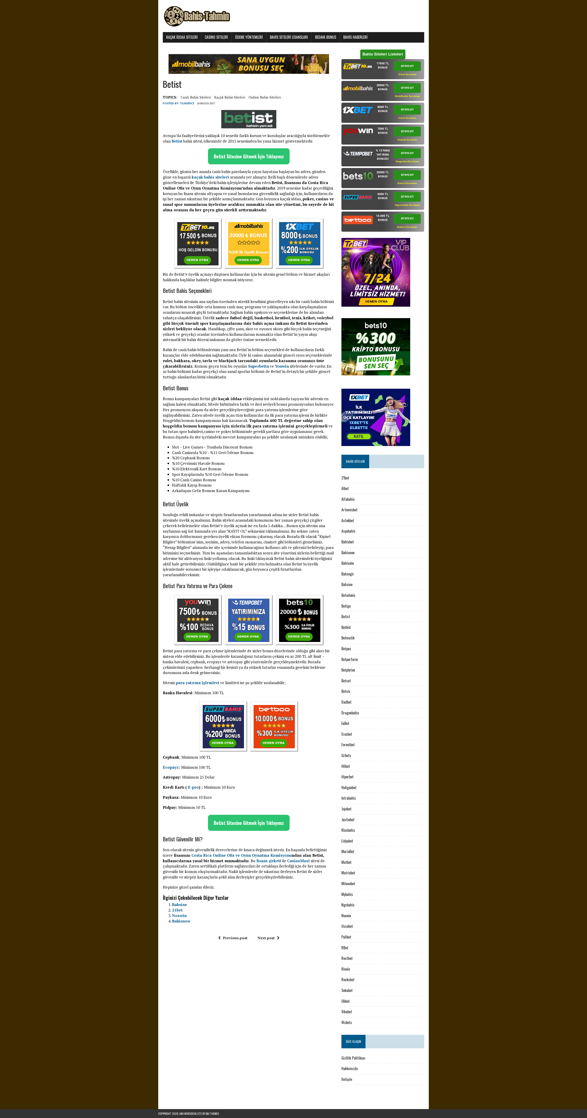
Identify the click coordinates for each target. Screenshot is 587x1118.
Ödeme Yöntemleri (249, 37)
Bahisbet (347, 542)
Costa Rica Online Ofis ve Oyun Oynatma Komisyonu (241, 855)
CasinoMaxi (298, 860)
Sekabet (347, 990)
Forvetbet (348, 744)
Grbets (346, 755)
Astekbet (347, 520)
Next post (266, 937)
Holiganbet (349, 787)
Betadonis (348, 595)
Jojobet (346, 809)
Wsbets (346, 1022)
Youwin (282, 366)
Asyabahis (348, 531)
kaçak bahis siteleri (229, 97)
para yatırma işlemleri (197, 682)
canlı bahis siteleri (196, 97)
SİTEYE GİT (407, 66)
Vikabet (346, 1011)
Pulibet (346, 937)
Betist (345, 616)
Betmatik (347, 638)
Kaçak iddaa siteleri (182, 37)
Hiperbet (347, 776)
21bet (177, 910)
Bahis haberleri (355, 37)
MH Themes (212, 1113)
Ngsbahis (347, 905)
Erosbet (346, 734)
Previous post (235, 937)
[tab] (382, 69)
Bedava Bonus (325, 37)
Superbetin (258, 366)
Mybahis (347, 894)
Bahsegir (347, 574)
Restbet (347, 958)
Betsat (346, 680)
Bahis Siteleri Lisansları (289, 37)
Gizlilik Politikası (353, 1058)
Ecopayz (171, 767)
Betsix (345, 691)
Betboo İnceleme (407, 227)
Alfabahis (348, 499)
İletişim (346, 1079)
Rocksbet (347, 979)
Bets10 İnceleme (407, 183)
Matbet (346, 862)
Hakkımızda (349, 1068)
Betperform (349, 659)
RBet (344, 947)
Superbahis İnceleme (407, 205)
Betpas (346, 648)
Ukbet (345, 1001)
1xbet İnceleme (407, 117)
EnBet (345, 723)
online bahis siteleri (265, 97)
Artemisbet (349, 509)
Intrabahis (348, 798)
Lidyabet (347, 841)
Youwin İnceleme (407, 139)
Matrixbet (348, 873)
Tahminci (187, 103)
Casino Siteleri (216, 37)
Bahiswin (347, 563)
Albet (345, 488)
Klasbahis (348, 830)
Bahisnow (181, 921)
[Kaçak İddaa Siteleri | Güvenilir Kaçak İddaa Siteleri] (293, 16)
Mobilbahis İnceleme (407, 96)
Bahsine (179, 904)
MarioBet (347, 851)
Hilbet (345, 766)
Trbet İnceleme (407, 74)
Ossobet (347, 926)
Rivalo (345, 969)
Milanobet (348, 883)
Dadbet (346, 702)
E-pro (193, 787)
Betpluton (348, 670)
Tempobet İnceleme (407, 161)
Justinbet (347, 819)
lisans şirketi (268, 860)
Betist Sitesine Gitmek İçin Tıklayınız (249, 156)
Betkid (346, 627)
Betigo (346, 606)
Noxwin (179, 915)
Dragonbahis (350, 713)
